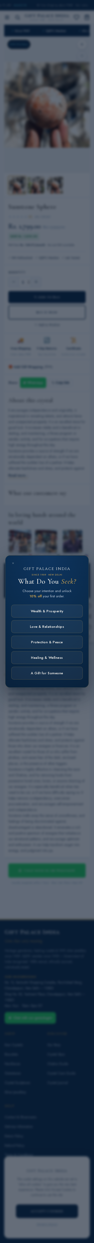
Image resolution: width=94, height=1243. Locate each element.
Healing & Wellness (47, 657)
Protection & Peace (47, 642)
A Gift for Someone (47, 673)
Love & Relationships (47, 626)
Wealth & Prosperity (47, 611)
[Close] (13, 563)
